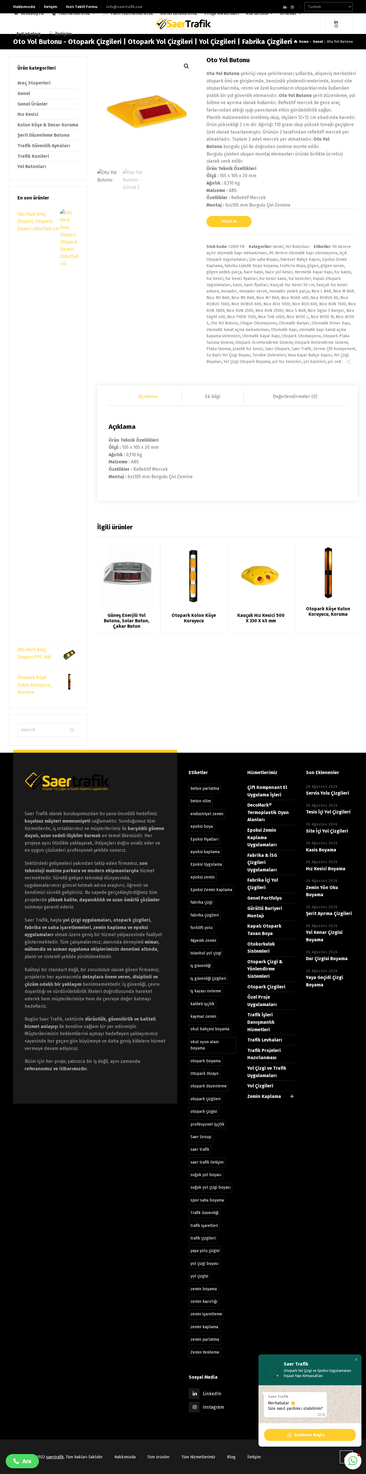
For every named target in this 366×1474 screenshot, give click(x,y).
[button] (356, 1359)
